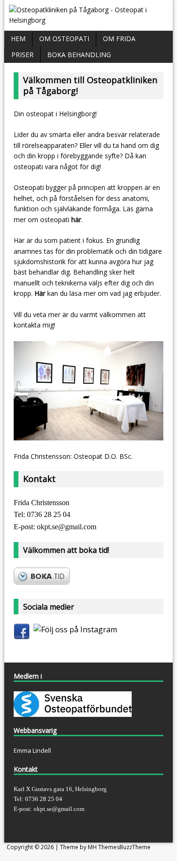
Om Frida (119, 38)
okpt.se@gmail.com (66, 527)
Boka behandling (79, 54)
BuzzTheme (135, 847)
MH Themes (103, 847)
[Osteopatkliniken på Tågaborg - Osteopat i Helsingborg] (88, 20)
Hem (18, 38)
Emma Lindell (32, 750)
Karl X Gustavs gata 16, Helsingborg (60, 788)
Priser (22, 54)
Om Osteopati (64, 38)
